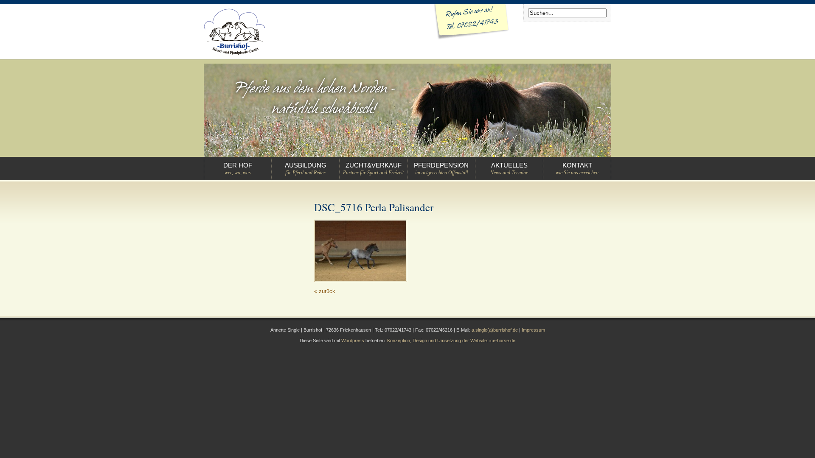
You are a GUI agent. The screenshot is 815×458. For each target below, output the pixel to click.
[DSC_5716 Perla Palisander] (360, 280)
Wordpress (352, 340)
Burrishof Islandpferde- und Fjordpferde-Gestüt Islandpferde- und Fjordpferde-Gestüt (234, 31)
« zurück (324, 291)
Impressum (533, 329)
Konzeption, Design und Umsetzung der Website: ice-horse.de (451, 340)
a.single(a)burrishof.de (495, 329)
